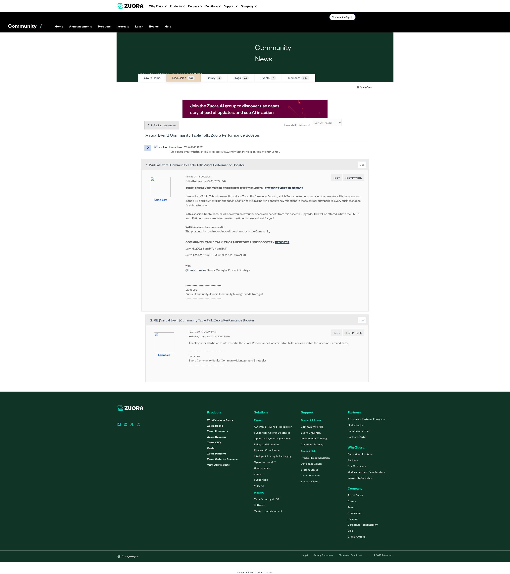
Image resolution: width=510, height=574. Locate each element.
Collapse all (304, 125)
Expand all (290, 125)
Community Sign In (342, 17)
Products (143, 73)
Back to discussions (164, 125)
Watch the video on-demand (284, 187)
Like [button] (362, 165)
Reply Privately (353, 177)
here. (344, 343)
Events (267, 77)
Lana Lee (160, 199)
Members (297, 77)
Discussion (177, 73)
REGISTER (282, 242)
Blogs (240, 77)
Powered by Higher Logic (255, 572)
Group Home (159, 73)
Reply (336, 177)
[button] (80, 26)
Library (213, 77)
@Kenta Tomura (195, 270)
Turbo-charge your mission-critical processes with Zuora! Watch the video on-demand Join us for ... (224, 151)
